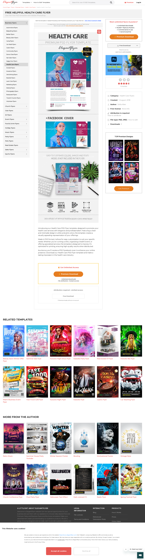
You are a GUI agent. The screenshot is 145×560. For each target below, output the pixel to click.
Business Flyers (10, 23)
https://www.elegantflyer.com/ (68, 535)
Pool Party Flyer (32, 497)
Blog (94, 512)
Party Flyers (9, 137)
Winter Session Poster (59, 456)
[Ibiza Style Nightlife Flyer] (116, 172)
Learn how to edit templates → (123, 52)
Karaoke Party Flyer (81, 359)
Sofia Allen (122, 104)
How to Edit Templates (42, 2)
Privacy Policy (41, 542)
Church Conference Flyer (12, 497)
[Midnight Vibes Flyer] (116, 150)
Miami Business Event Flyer (12, 401)
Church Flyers (10, 106)
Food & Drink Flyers (12, 124)
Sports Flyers (10, 154)
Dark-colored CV (80, 497)
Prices (114, 517)
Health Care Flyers (127, 96)
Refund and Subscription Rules (99, 518)
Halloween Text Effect (59, 497)
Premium (130, 2)
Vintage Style (126, 456)
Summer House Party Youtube (35, 457)
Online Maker (116, 521)
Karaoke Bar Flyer (128, 359)
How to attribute (114, 115)
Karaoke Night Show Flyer (60, 359)
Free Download (68, 296)
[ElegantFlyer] (10, 2)
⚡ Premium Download (68, 274)
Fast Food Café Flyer (34, 400)
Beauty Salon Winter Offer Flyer (13, 360)
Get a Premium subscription (74, 25)
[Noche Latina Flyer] (131, 150)
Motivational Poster (105, 456)
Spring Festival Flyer (129, 497)
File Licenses (78, 515)
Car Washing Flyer (128, 400)
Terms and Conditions (81, 519)
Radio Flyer (101, 497)
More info (126, 109)
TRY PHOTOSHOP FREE (93, 20)
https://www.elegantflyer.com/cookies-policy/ (78, 539)
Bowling (76, 456)
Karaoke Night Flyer (58, 400)
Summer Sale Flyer (33, 359)
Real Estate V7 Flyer (105, 359)
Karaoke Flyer (78, 400)
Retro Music (8, 456)
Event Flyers (9, 119)
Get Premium (123, 189)
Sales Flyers (9, 150)
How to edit (133, 120)
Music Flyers (9, 132)
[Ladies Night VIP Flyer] (131, 172)
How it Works (116, 512)
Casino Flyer (102, 400)
